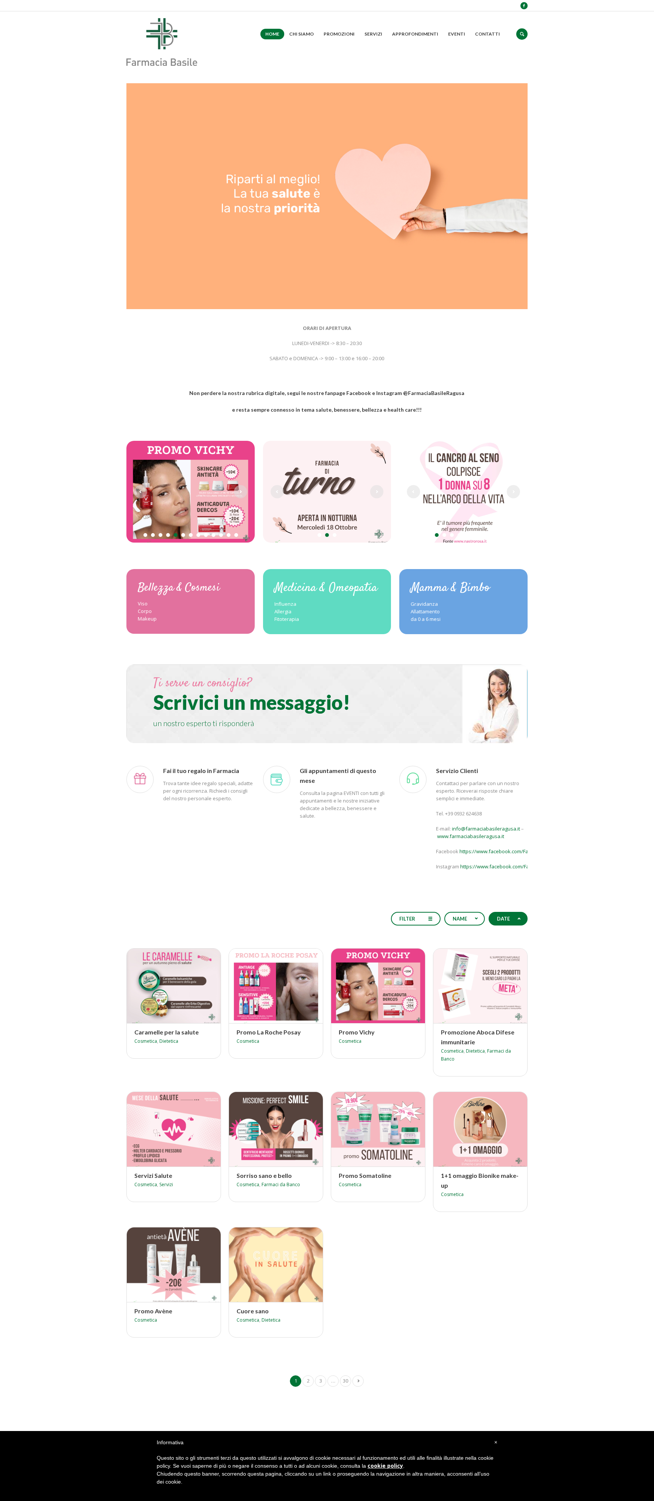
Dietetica (168, 1041)
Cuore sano (253, 1310)
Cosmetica (145, 1041)
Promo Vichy (357, 1032)
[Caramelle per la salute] (163, 982)
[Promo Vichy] (368, 982)
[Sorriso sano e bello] (266, 1125)
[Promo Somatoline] (368, 1125)
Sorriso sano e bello (264, 1175)
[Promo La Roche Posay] (266, 982)
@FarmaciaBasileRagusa (433, 393)
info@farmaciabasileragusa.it (486, 828)
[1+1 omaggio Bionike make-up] (470, 1125)
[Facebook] (524, 5)
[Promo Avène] (163, 1261)
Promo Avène (153, 1310)
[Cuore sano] (266, 1261)
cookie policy (385, 1465)
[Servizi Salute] (163, 1125)
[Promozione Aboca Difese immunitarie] (470, 982)
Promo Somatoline (365, 1175)
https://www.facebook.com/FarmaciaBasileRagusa (517, 851)
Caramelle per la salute (166, 1032)
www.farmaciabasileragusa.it (470, 836)
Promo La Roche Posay (269, 1032)
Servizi (166, 1184)
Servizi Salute (153, 1175)
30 (345, 1380)
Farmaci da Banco (281, 1184)
